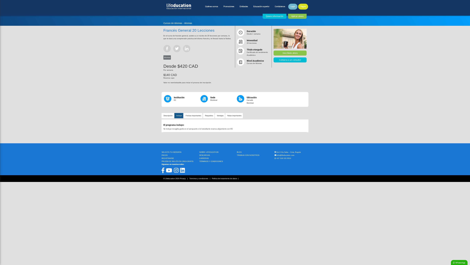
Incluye (179, 116)
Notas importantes (234, 116)
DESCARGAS (204, 155)
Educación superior (261, 6)
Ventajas (220, 116)
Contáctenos (280, 6)
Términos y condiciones (199, 178)
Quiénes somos (211, 6)
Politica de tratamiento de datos (224, 178)
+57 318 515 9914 (283, 158)
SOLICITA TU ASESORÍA (171, 152)
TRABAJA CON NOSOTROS (248, 155)
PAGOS (165, 155)
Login (293, 6)
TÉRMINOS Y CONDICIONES (211, 161)
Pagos (303, 6)
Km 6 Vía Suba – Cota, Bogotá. (288, 152)
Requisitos (209, 116)
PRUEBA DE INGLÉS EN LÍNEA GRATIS (177, 161)
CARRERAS (204, 158)
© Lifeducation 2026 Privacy (174, 178)
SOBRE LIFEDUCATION (209, 152)
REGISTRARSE (168, 158)
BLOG (239, 152)
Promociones (228, 6)
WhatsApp (460, 263)
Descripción (168, 116)
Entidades (244, 6)
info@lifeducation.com (285, 155)
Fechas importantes (193, 116)
